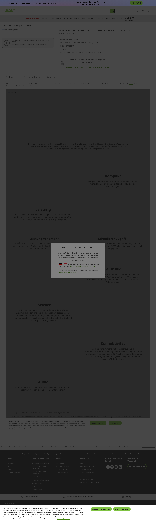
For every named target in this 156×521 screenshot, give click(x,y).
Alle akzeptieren (122, 509)
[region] (78, 513)
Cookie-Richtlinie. (63, 519)
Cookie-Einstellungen (101, 509)
